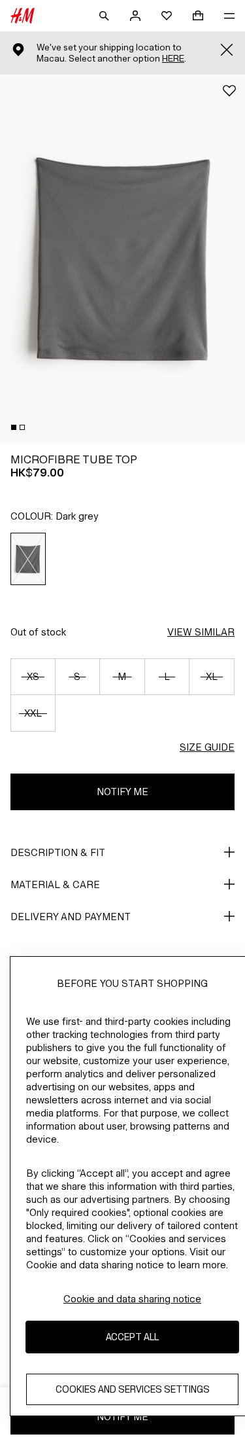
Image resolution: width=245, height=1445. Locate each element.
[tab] (13, 427)
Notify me (122, 791)
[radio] (28, 558)
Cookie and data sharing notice (132, 1298)
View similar (201, 631)
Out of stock (38, 631)
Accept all (132, 1336)
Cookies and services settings (133, 1389)
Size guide (207, 747)
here (173, 58)
